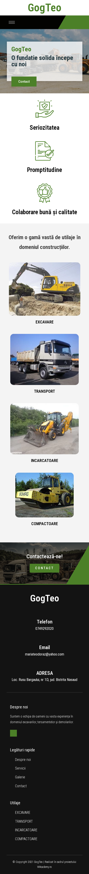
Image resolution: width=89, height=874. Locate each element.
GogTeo (44, 7)
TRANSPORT (44, 391)
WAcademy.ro (44, 867)
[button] (24, 82)
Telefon (44, 622)
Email (44, 647)
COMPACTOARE (44, 523)
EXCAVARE (45, 322)
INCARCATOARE (44, 460)
